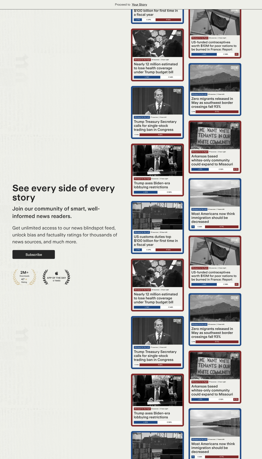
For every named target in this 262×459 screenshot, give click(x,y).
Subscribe (34, 255)
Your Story (139, 4)
